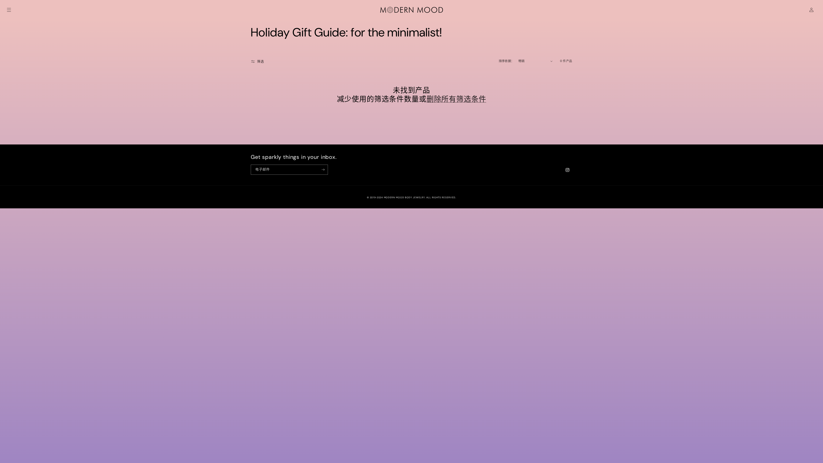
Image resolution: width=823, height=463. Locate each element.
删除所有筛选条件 (456, 99)
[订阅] (323, 170)
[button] (9, 10)
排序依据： (506, 61)
